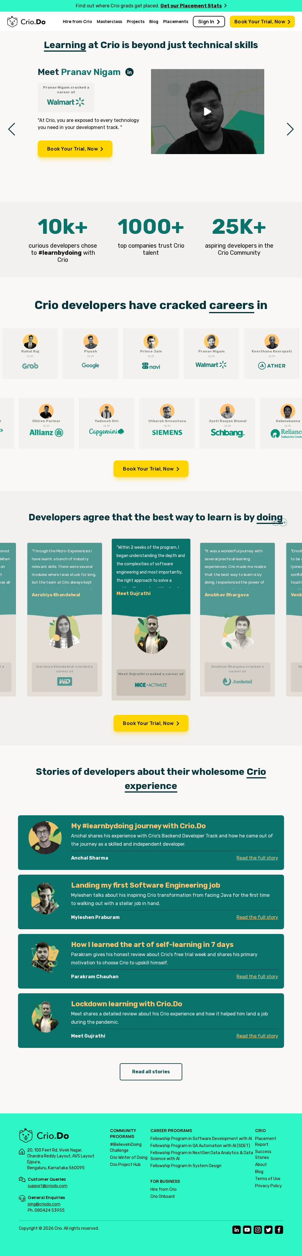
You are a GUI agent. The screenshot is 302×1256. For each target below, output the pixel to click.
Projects (136, 21)
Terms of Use (267, 1178)
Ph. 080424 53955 (46, 1210)
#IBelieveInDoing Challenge (126, 1147)
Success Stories (263, 1154)
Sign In (206, 21)
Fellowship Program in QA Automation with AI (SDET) (200, 1145)
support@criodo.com (48, 1185)
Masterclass (109, 21)
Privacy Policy (268, 1185)
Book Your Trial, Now (259, 21)
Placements (175, 21)
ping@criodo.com (44, 1204)
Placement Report (265, 1141)
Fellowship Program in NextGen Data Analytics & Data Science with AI (201, 1155)
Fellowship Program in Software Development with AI (201, 1138)
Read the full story (257, 858)
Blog (153, 21)
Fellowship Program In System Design (185, 1165)
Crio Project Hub (125, 1164)
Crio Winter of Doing (128, 1157)
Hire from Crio (77, 21)
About (261, 1164)
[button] (12, 129)
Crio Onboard (162, 1196)
